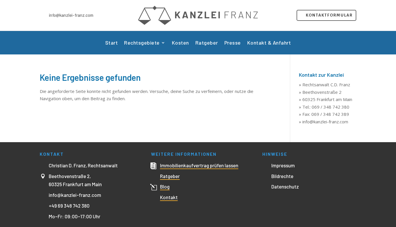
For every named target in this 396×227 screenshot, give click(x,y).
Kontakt (169, 197)
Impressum (283, 165)
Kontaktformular (329, 15)
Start (111, 43)
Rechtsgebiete (142, 43)
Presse (232, 43)
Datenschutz (285, 186)
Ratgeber (206, 43)
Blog (165, 186)
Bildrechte (282, 176)
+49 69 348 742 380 (69, 205)
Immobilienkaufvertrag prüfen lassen (199, 165)
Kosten (180, 43)
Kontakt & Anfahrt (269, 43)
